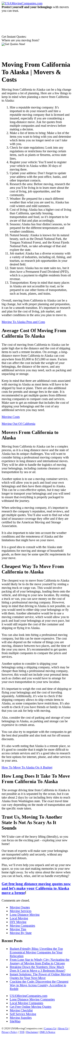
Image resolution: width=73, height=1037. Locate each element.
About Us (63, 1028)
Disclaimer (32, 1032)
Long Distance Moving (25, 914)
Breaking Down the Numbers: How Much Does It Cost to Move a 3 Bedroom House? (37, 968)
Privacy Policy (10, 1032)
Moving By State (21, 933)
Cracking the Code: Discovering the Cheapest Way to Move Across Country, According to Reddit (39, 985)
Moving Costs (11, 417)
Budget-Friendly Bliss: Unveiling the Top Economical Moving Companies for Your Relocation (36, 952)
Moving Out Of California (18, 423)
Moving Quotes (20, 907)
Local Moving (19, 918)
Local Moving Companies (26, 1003)
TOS (21, 1032)
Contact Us (50, 1028)
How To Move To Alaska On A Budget (27, 767)
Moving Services (20, 911)
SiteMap (15, 1021)
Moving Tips (18, 929)
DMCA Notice (47, 1032)
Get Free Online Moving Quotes (30, 1006)
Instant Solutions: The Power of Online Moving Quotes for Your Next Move (40, 976)
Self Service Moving (23, 1014)
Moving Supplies (21, 1017)
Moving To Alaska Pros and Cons (23, 322)
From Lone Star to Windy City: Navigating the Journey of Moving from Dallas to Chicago (39, 961)
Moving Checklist (21, 1010)
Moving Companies (22, 925)
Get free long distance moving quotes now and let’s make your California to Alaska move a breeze (36, 888)
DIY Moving (18, 922)
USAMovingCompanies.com (28, 995)
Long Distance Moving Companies (32, 999)
